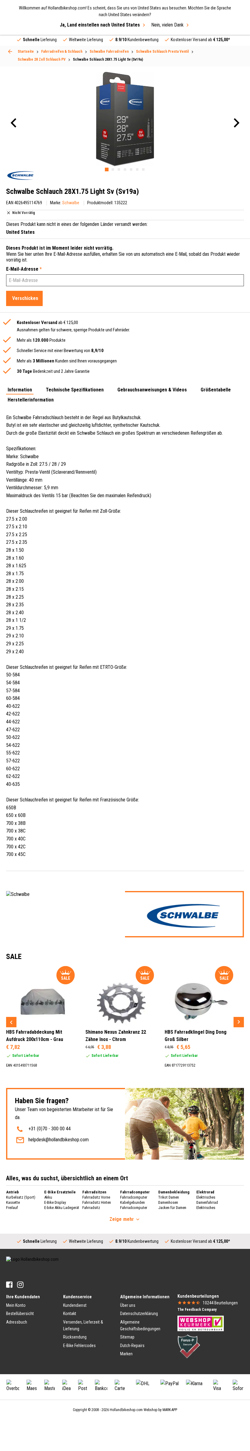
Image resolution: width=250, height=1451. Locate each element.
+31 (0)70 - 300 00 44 (49, 1129)
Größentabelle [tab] (216, 390)
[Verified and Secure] (189, 1346)
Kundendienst (75, 1305)
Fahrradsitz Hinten (96, 1202)
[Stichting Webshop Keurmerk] (200, 1323)
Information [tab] (20, 390)
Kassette (13, 1202)
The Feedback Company (196, 1309)
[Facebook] (9, 1284)
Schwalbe (70, 202)
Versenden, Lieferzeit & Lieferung (83, 1325)
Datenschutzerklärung (139, 1313)
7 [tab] (143, 169)
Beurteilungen (220, 1302)
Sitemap (127, 1337)
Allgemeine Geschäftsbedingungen (140, 1325)
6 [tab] (137, 169)
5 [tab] (131, 169)
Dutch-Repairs (132, 1345)
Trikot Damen (168, 1197)
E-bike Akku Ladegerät (61, 1207)
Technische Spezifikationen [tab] (75, 390)
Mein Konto (16, 1305)
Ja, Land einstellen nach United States (100, 25)
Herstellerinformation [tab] (31, 400)
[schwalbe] (20, 175)
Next (239, 1022)
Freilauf (12, 1207)
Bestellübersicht (20, 1313)
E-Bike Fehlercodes (79, 1345)
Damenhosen (168, 1202)
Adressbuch (16, 1322)
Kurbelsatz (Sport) (20, 1197)
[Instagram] (20, 1284)
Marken (126, 1353)
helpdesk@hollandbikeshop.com (58, 1140)
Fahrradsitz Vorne (96, 1197)
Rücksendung (75, 1337)
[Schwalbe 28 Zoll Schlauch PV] (10, 51)
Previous (11, 1022)
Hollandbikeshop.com (126, 1410)
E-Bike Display (55, 1202)
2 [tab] (113, 169)
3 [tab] (119, 169)
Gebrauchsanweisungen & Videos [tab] (152, 390)
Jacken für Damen (172, 1207)
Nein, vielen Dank (167, 25)
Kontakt (69, 1313)
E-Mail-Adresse (24, 269)
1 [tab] (107, 169)
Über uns (127, 1305)
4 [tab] (125, 169)
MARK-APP (169, 1410)
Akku (48, 1197)
